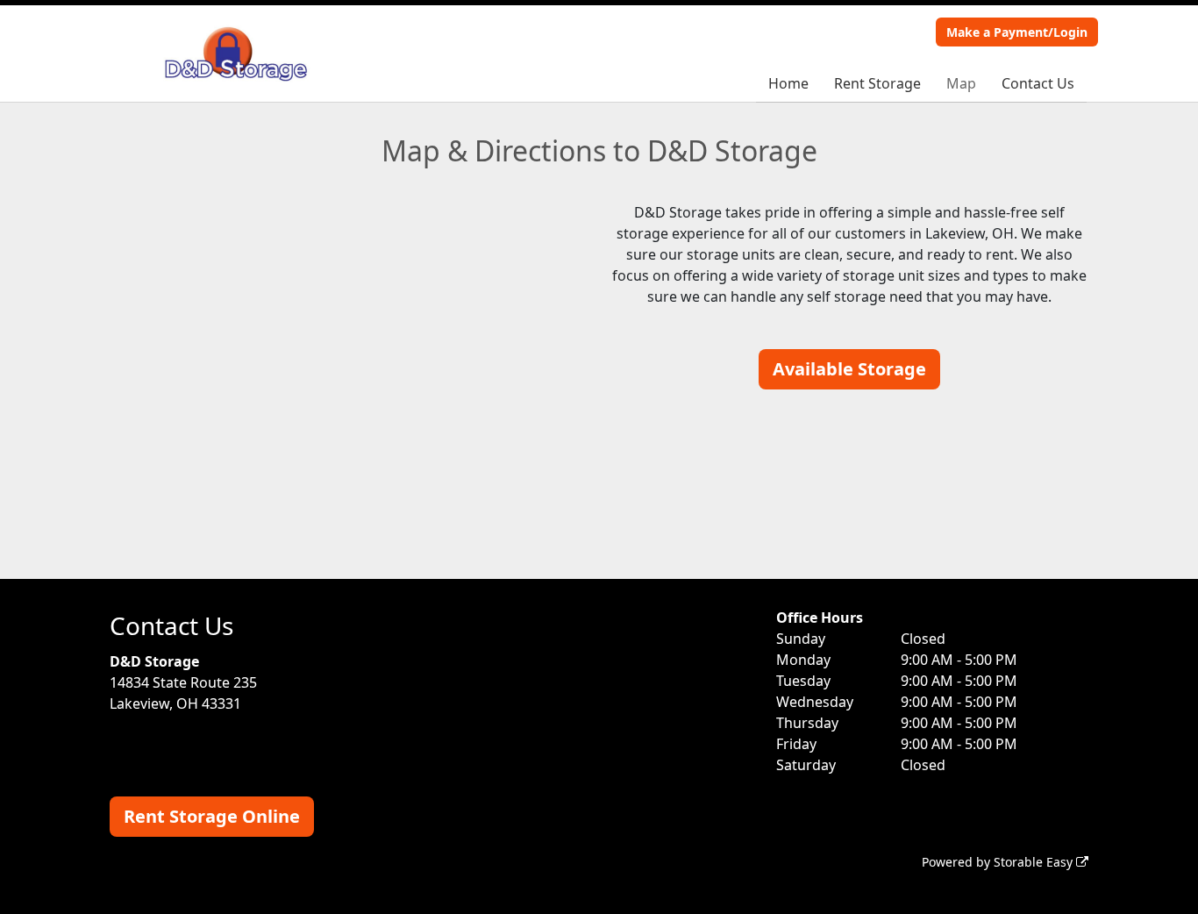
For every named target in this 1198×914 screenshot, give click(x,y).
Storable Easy (1035, 861)
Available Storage (849, 369)
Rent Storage (877, 83)
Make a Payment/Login (1016, 32)
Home (788, 83)
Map (961, 83)
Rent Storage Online (212, 816)
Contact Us (1038, 83)
